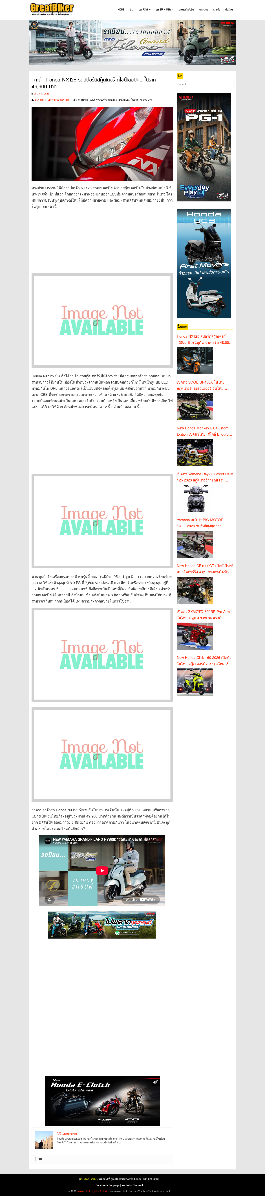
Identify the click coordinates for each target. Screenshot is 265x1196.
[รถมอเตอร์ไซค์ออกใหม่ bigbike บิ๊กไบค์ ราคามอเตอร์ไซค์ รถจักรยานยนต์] (51, 10)
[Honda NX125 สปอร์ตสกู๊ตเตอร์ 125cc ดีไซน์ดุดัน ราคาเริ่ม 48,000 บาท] (195, 360)
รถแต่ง (216, 9)
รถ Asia (145, 9)
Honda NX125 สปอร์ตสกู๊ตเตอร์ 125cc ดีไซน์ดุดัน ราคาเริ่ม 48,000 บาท (204, 339)
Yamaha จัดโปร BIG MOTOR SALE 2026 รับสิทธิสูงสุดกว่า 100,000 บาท (200, 523)
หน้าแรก (39, 99)
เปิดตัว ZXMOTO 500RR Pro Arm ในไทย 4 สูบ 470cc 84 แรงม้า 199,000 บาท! (203, 615)
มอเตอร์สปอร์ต (186, 9)
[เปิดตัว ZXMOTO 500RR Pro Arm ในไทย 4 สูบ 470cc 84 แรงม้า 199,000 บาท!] (195, 636)
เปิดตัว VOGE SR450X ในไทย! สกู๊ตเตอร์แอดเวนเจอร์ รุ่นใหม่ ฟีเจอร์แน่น (201, 385)
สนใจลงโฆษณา (89, 1179)
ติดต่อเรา (229, 9)
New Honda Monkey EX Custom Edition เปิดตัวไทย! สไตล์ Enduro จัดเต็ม (203, 431)
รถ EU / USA (164, 9)
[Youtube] (40, 1159)
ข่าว (131, 9)
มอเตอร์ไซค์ (83, 1191)
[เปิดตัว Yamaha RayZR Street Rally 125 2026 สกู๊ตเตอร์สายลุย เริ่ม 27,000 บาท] (195, 498)
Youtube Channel (132, 1185)
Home (121, 9)
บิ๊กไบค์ (103, 1191)
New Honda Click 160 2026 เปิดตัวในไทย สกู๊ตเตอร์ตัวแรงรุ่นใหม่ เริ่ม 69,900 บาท (204, 661)
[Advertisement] (97, 238)
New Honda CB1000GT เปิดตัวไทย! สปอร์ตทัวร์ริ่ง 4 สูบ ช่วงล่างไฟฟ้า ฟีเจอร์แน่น (205, 569)
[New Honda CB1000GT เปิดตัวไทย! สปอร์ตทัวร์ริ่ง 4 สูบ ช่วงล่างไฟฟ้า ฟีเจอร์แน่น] (195, 590)
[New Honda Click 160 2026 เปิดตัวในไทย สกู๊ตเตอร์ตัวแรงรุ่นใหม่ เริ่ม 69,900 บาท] (195, 682)
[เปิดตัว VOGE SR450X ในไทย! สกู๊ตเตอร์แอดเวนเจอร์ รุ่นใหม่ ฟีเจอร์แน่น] (195, 406)
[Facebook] (35, 1159)
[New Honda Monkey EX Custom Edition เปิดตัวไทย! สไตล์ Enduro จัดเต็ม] (195, 452)
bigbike (95, 1191)
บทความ (203, 9)
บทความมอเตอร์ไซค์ (58, 99)
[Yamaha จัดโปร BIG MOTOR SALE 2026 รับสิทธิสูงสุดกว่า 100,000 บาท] (195, 544)
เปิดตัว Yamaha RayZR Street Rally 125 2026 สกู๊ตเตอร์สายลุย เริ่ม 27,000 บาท (205, 477)
